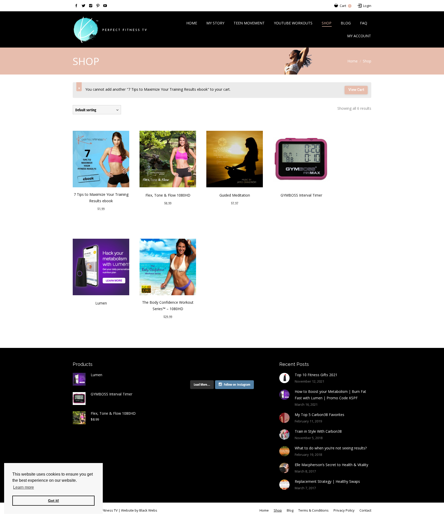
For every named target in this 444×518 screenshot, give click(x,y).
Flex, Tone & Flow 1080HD (167, 195)
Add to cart (94, 159)
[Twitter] (83, 6)
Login (367, 5)
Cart (345, 5)
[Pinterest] (98, 6)
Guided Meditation (234, 195)
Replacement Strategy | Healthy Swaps (327, 481)
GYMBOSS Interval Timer (301, 195)
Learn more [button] (23, 487)
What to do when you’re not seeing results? (331, 448)
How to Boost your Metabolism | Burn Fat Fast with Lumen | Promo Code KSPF (330, 394)
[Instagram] (91, 6)
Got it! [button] (53, 500)
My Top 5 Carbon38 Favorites (319, 414)
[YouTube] (105, 6)
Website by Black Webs (139, 510)
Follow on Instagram (237, 384)
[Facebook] (76, 6)
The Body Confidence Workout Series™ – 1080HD (167, 305)
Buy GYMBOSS (294, 159)
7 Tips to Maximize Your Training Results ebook (101, 197)
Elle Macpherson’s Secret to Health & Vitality (331, 464)
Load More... (202, 384)
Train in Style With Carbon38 (318, 431)
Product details (108, 159)
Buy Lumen (94, 267)
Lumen (101, 303)
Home (352, 61)
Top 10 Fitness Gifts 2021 (316, 374)
